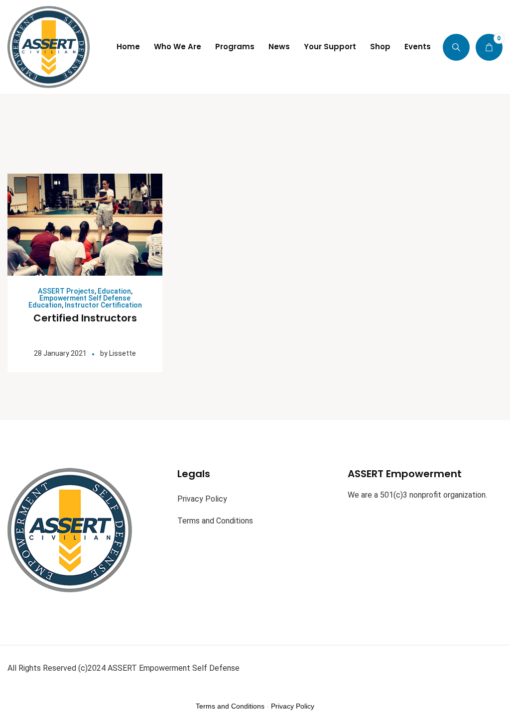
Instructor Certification (103, 305)
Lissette (122, 353)
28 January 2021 (60, 353)
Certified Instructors (85, 318)
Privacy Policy (202, 499)
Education (114, 291)
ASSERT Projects (66, 291)
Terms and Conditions (215, 520)
